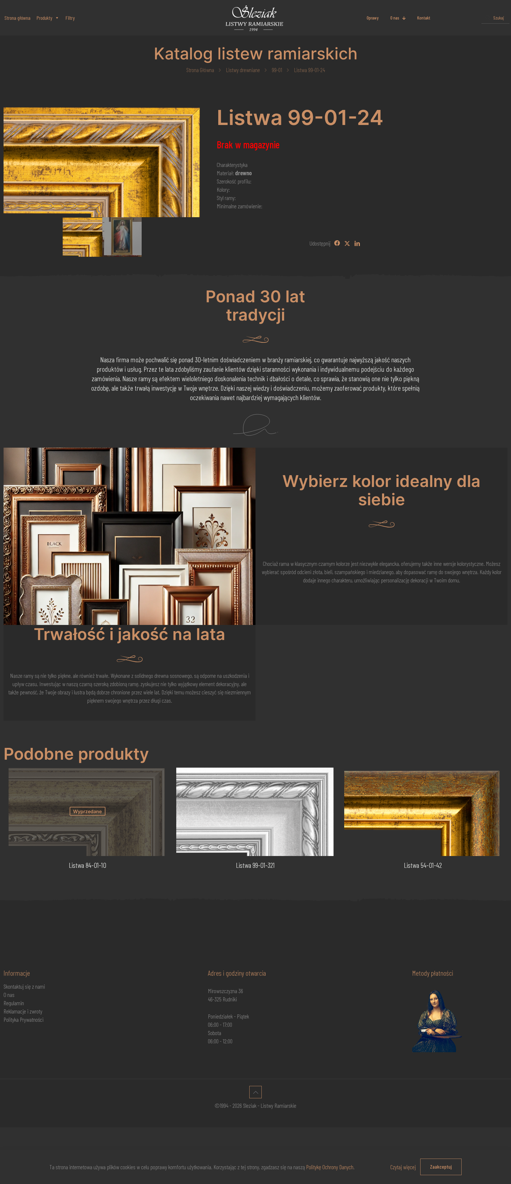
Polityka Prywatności (23, 1019)
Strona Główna (200, 69)
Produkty (44, 17)
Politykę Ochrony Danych (329, 1166)
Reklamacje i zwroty (23, 1011)
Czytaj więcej (403, 1166)
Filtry (70, 17)
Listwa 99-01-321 (255, 865)
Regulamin (14, 1002)
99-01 (277, 69)
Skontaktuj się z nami (24, 986)
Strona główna (17, 17)
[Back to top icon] (255, 1092)
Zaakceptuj (441, 1166)
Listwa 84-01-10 (87, 865)
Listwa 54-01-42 (423, 865)
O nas (9, 994)
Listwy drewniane (243, 69)
